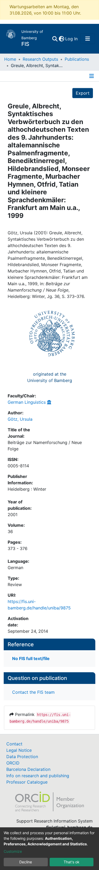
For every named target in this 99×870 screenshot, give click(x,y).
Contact (14, 743)
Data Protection (22, 756)
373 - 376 (17, 548)
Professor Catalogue (27, 782)
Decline (25, 862)
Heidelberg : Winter (27, 489)
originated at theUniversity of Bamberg (49, 377)
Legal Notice (19, 750)
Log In (71, 38)
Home (10, 59)
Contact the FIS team (33, 692)
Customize (13, 851)
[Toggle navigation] (87, 38)
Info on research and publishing (37, 775)
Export (82, 93)
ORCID (13, 763)
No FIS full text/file (31, 658)
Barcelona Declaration (28, 769)
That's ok (71, 862)
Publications (77, 59)
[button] (61, 39)
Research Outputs (40, 59)
